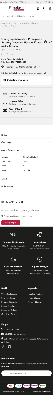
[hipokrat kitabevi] (15, 8)
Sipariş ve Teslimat (9, 310)
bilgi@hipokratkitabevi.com (16, 334)
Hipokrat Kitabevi (35, 293)
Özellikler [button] (6, 142)
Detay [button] (4, 135)
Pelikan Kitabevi (35, 302)
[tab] (26, 135)
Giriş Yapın (10, 222)
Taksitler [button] (5, 178)
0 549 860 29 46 (12, 329)
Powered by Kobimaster (41, 391)
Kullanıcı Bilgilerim (9, 302)
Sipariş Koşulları (8, 306)
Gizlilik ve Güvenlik (9, 314)
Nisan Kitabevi (34, 297)
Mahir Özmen (7, 54)
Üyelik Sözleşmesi (9, 293)
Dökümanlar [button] (7, 186)
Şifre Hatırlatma (8, 297)
